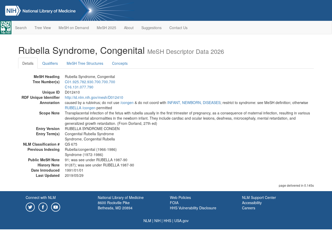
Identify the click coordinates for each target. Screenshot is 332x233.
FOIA (174, 202)
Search (21, 27)
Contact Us (178, 27)
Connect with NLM (41, 197)
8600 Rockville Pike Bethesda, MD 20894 (115, 205)
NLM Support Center (259, 197)
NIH (157, 220)
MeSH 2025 (106, 27)
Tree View (42, 27)
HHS (167, 220)
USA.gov (181, 220)
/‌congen (127, 102)
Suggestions (151, 27)
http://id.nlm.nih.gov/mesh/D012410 (94, 97)
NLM (147, 220)
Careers (248, 207)
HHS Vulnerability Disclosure (193, 207)
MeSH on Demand (74, 27)
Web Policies (180, 197)
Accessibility (252, 202)
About (129, 27)
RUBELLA (73, 107)
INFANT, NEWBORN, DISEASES (193, 102)
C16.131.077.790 (79, 86)
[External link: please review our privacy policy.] (30, 206)
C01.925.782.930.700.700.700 (90, 81)
